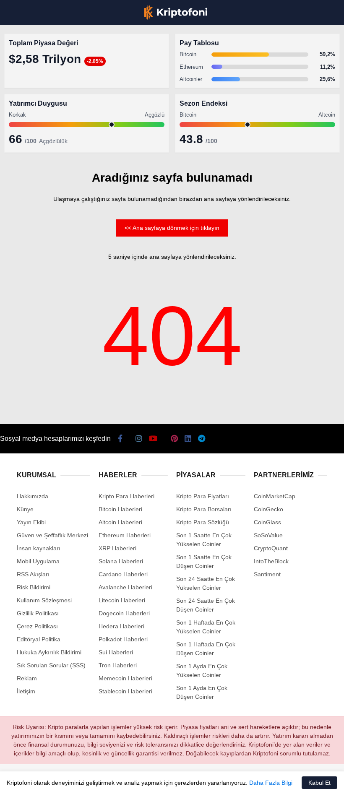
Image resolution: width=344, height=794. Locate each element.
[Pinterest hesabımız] (160, 780)
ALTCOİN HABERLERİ (41, 103)
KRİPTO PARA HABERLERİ (48, 69)
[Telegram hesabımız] (213, 780)
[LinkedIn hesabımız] (186, 780)
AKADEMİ (25, 120)
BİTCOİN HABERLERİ (40, 86)
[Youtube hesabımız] (107, 780)
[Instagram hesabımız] (81, 780)
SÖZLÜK (24, 137)
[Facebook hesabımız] (28, 780)
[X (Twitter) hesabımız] (54, 780)
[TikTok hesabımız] (134, 780)
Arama (258, 40)
